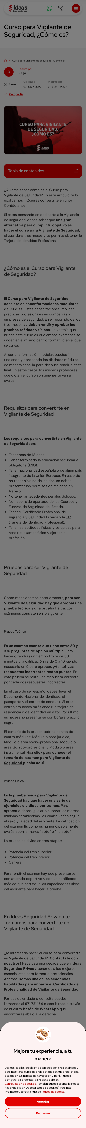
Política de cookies (53, 1091)
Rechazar (43, 1113)
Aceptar (43, 1101)
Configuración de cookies (20, 1083)
